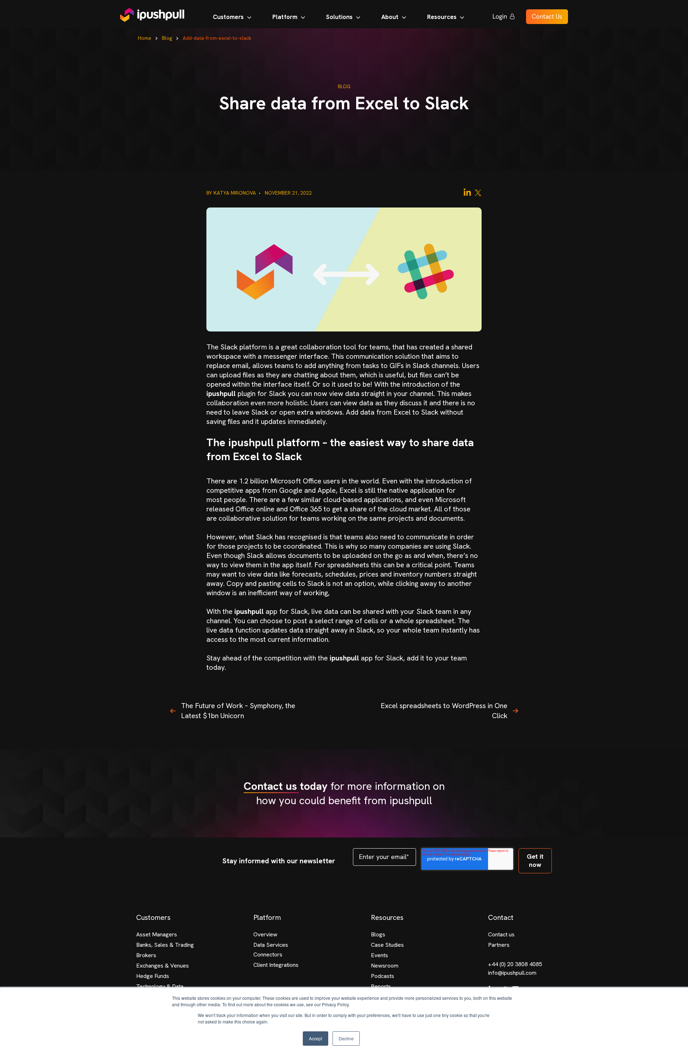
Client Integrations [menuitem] (275, 965)
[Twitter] (478, 192)
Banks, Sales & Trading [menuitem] (165, 945)
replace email (227, 365)
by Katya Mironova (231, 193)
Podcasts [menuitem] (382, 976)
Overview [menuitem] (265, 934)
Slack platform (243, 347)
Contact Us (547, 16)
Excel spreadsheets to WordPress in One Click (444, 710)
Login (499, 16)
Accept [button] (315, 1038)
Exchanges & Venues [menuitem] (162, 965)
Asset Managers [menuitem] (156, 934)
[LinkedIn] (467, 192)
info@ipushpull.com (512, 973)
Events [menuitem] (379, 955)
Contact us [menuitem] (501, 934)
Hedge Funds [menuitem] (152, 976)
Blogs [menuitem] (378, 934)
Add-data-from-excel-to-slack (217, 38)
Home (144, 38)
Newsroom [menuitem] (384, 965)
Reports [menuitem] (381, 986)
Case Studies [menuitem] (387, 945)
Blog (167, 38)
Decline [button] (346, 1038)
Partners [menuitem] (499, 945)
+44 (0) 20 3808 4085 (515, 964)
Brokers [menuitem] (146, 955)
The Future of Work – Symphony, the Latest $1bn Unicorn (238, 710)
